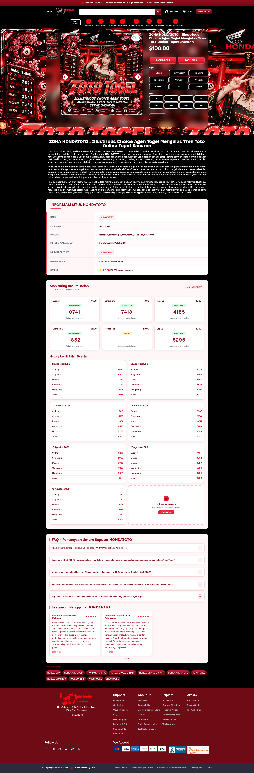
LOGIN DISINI (191, 60)
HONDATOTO (112, 154)
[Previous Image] (65, 77)
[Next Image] (138, 77)
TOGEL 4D (149, 25)
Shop (49, 12)
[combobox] (117, 12)
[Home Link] (66, 11)
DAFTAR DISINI (163, 60)
